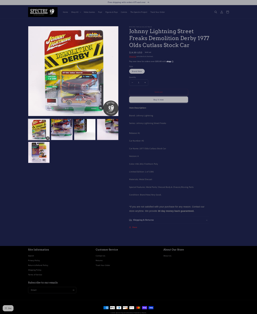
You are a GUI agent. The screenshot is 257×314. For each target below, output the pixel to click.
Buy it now (159, 99)
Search (31, 256)
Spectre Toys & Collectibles (124, 313)
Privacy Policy (34, 260)
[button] (76, 12)
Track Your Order (103, 265)
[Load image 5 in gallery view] (39, 152)
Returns (99, 260)
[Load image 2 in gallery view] (62, 129)
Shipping (132, 56)
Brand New (137, 71)
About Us (167, 256)
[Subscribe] (73, 290)
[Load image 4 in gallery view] (107, 129)
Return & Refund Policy (38, 265)
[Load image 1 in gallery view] (39, 129)
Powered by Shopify (140, 313)
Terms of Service (35, 274)
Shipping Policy (34, 270)
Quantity (132, 77)
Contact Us (100, 256)
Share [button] (134, 227)
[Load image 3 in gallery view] (85, 129)
